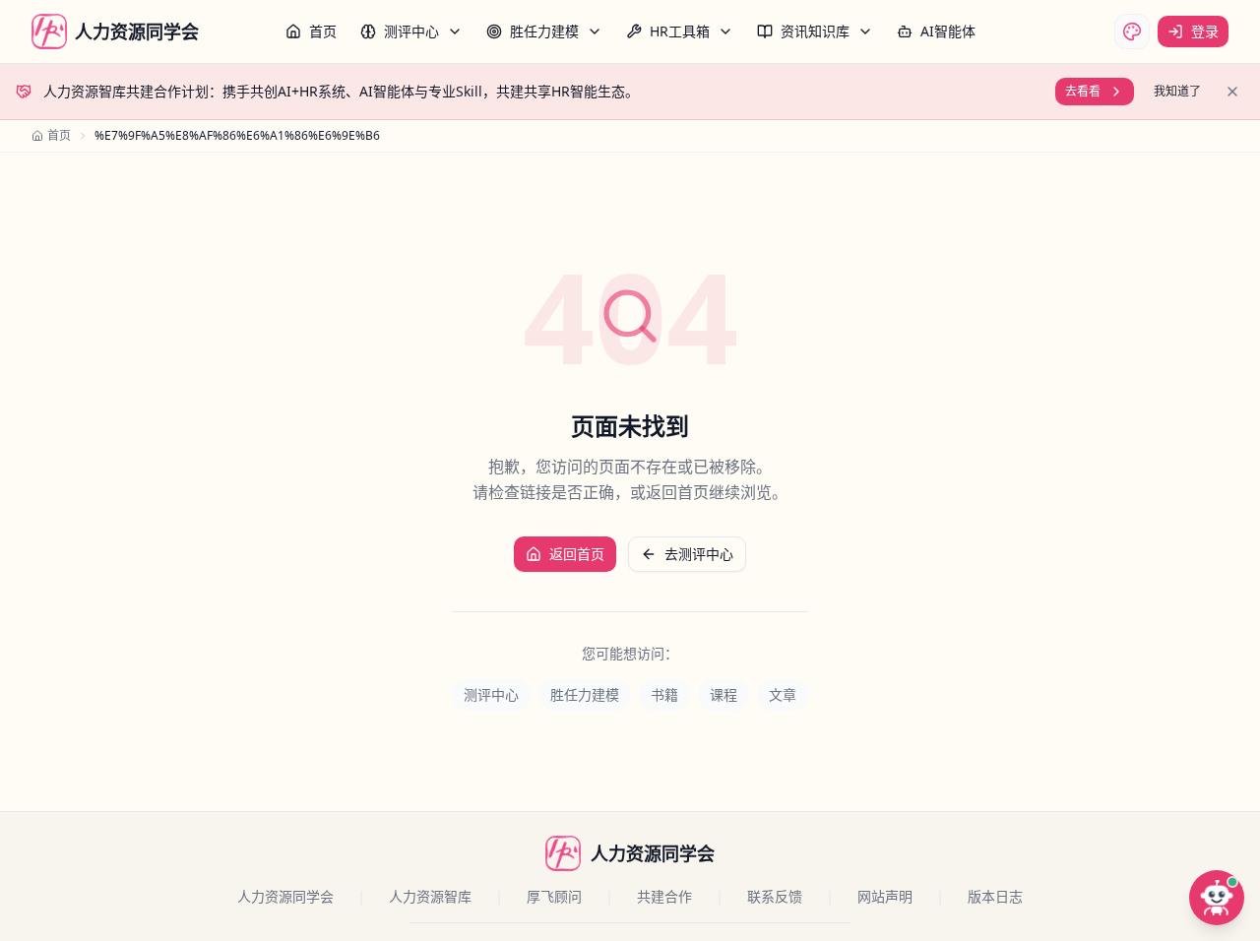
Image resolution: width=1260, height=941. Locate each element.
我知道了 (1177, 91)
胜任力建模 (544, 31)
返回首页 (576, 553)
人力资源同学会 (285, 896)
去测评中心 (698, 553)
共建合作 (664, 896)
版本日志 (995, 896)
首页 (323, 31)
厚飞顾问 (554, 896)
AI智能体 (948, 31)
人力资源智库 (430, 896)
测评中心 (411, 31)
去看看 (1083, 91)
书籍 (664, 694)
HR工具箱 (680, 31)
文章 (782, 694)
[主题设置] (1132, 31)
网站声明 (885, 896)
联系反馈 (774, 896)
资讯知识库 (815, 31)
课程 (723, 694)
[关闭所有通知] (1232, 91)
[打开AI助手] (1216, 897)
